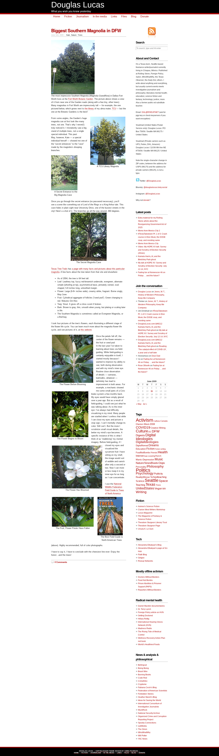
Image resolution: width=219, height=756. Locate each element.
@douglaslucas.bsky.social (155, 187)
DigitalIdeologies (147, 442)
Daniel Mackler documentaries (151, 606)
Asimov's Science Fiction (149, 506)
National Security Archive (149, 713)
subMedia (142, 726)
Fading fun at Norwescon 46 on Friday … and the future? (152, 368)
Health (163, 452)
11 (152, 391)
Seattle (151, 480)
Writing (141, 492)
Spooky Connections (147, 723)
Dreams (154, 445)
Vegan (158, 488)
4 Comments (61, 562)
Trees (80, 35)
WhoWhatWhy (144, 732)
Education (141, 449)
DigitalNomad (142, 445)
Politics (143, 470)
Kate (68, 35)
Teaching (140, 484)
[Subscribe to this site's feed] (152, 31)
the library (89, 108)
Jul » (145, 404)
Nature (73, 35)
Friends (154, 453)
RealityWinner (143, 477)
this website (86, 330)
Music (159, 459)
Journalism (82, 16)
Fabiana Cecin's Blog (147, 687)
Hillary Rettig (143, 619)
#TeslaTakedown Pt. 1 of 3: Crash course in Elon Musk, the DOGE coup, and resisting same (152, 237)
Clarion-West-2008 (145, 424)
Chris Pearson (131, 751)
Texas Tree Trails (59, 269)
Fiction (68, 16)
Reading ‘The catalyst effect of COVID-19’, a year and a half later (152, 349)
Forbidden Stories (146, 694)
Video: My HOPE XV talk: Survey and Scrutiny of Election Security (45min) (152, 250)
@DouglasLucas (153, 181)
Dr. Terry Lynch (144, 609)
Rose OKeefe (144, 365)
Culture (142, 431)
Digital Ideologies (146, 437)
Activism (144, 420)
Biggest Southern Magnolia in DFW (86, 30)
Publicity (158, 473)
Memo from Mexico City (148, 243)
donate (146, 200)
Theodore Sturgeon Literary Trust (152, 522)
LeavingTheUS (154, 456)
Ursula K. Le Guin (145, 529)
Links (114, 16)
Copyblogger (102, 751)
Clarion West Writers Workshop (151, 509)
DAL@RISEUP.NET (150, 112)
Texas (150, 484)
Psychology (145, 473)
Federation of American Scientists (152, 691)
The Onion (142, 729)
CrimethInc (142, 681)
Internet (140, 455)
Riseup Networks (145, 561)
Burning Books (144, 674)
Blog (133, 16)
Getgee (141, 558)
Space (163, 480)
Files (124, 16)
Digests (140, 435)
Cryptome (142, 684)
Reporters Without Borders (149, 590)
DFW (156, 431)
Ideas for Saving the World (149, 700)
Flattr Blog (142, 554)
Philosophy (155, 466)
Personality (141, 467)
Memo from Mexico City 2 (149, 231)
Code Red (142, 678)
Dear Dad (156, 356)
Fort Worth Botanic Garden (80, 99)
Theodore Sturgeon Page (149, 526)
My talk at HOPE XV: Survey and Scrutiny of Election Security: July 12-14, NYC (152, 266)
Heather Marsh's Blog (147, 697)
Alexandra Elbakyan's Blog (149, 545)
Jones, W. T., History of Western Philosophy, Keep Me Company (151, 295)
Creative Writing (158, 428)
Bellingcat (142, 665)
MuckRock (142, 710)
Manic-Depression (145, 459)
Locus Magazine (145, 513)
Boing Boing (143, 668)
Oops (161, 463)
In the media (100, 16)
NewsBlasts (151, 462)
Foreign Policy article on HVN (151, 612)
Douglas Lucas (77, 4)
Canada (164, 421)
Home (56, 16)
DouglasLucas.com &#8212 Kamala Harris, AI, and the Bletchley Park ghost (150, 327)
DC (149, 432)
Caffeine (157, 421)
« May (138, 404)
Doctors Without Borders (148, 577)
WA (164, 488)
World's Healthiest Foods (149, 644)
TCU (114, 108)
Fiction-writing (160, 449)
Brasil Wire (142, 671)
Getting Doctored (145, 615)
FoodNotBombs (143, 452)
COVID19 (143, 427)
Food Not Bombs (145, 580)
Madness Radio (145, 628)
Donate (144, 16)
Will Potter (142, 735)
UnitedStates (145, 488)
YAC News (142, 739)
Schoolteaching (158, 477)
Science (140, 481)
